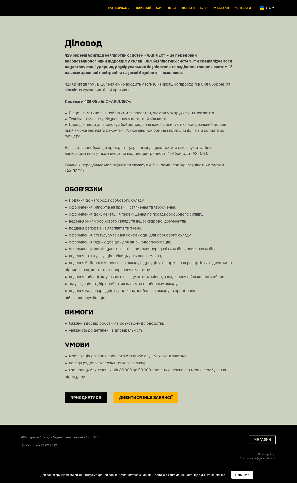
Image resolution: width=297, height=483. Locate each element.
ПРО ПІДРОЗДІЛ (118, 8)
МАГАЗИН (221, 8)
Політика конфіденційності (257, 458)
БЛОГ (204, 8)
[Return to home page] (36, 8)
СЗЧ (159, 8)
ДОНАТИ (188, 8)
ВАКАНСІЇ (143, 8)
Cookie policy (266, 454)
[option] (265, 7)
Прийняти (242, 474)
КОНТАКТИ (242, 8)
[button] (86, 397)
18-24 (172, 8)
